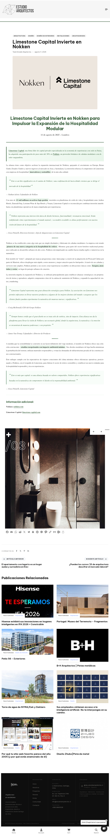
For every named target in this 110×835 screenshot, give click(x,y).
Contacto (36, 805)
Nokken (56, 154)
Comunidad (37, 802)
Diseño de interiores (45, 36)
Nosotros (36, 787)
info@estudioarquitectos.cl (61, 801)
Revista (35, 794)
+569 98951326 (57, 807)
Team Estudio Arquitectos (22, 52)
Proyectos (36, 791)
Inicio (34, 784)
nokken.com (18, 406)
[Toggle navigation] (90, 9)
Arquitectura (19, 36)
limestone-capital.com (31, 412)
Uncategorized (78, 36)
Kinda (35, 798)
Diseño (31, 36)
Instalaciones (63, 36)
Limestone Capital (16, 150)
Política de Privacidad (68, 823)
